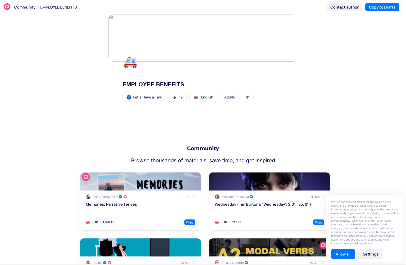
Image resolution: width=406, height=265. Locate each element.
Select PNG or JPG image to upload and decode (203, 140)
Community (25, 7)
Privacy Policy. (364, 243)
